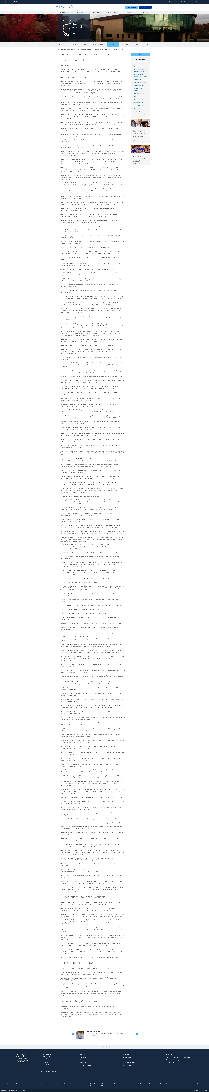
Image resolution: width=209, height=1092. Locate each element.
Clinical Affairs (137, 109)
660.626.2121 (44, 1058)
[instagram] (106, 1047)
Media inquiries (127, 1065)
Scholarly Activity (138, 103)
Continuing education (85, 1065)
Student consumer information (174, 1062)
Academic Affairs (138, 79)
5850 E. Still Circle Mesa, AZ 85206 (45, 1064)
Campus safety (127, 1057)
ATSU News (177, 1)
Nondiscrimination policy (172, 1060)
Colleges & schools (112, 12)
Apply (145, 7)
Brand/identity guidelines (129, 1062)
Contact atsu (132, 7)
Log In (135, 140)
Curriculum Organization (140, 82)
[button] (72, 1034)
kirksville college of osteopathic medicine (73, 49)
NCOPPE (136, 99)
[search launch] (200, 1)
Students (129, 12)
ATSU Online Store (187, 1)
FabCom (206, 1090)
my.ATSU (195, 1)
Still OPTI (136, 96)
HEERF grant (169, 1054)
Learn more (136, 163)
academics (90, 49)
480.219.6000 (44, 1066)
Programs (80, 12)
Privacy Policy (195, 1090)
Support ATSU (169, 1)
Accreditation (126, 1054)
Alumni (162, 1)
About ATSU (63, 12)
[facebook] (99, 1047)
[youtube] (109, 1047)
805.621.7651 (44, 1075)
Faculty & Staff (137, 112)
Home (59, 49)
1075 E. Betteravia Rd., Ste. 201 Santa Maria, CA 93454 (48, 1072)
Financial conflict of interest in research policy (178, 1057)
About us (82, 1054)
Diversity (145, 12)
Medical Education (138, 93)
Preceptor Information (139, 115)
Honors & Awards (138, 106)
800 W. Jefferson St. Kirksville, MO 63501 (45, 1055)
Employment (126, 1060)
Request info (140, 59)
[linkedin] (102, 1047)
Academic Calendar (138, 85)
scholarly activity (98, 49)
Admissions (96, 12)
